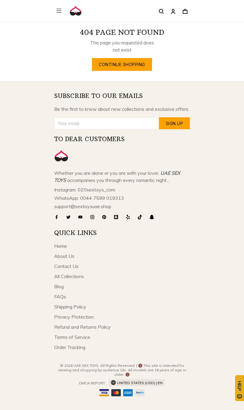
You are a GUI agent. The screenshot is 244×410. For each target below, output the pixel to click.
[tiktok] (141, 217)
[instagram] (94, 217)
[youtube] (82, 217)
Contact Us (66, 266)
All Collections (69, 276)
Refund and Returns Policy (82, 327)
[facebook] (58, 217)
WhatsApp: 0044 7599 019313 (89, 198)
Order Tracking (69, 347)
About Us (64, 256)
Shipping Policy (70, 307)
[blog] (118, 217)
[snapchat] (153, 217)
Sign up (174, 123)
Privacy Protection (74, 317)
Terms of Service (72, 337)
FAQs (60, 297)
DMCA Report (92, 383)
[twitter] (70, 217)
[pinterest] (106, 217)
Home (60, 246)
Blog (59, 286)
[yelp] (130, 217)
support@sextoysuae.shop (82, 206)
